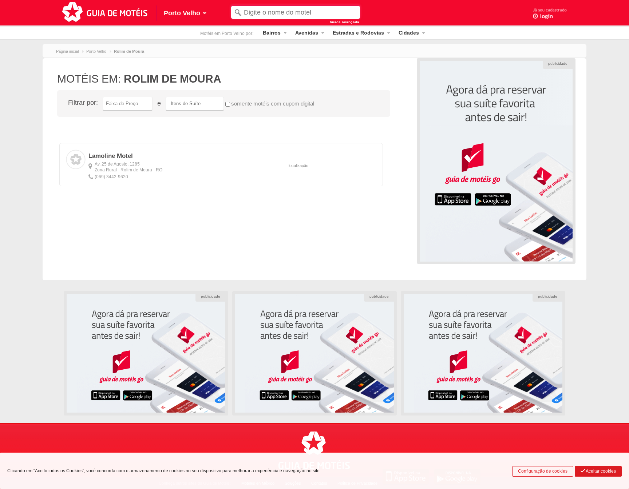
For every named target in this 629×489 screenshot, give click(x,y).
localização (298, 165)
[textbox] (295, 12)
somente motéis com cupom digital (272, 103)
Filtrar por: (83, 102)
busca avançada (344, 22)
